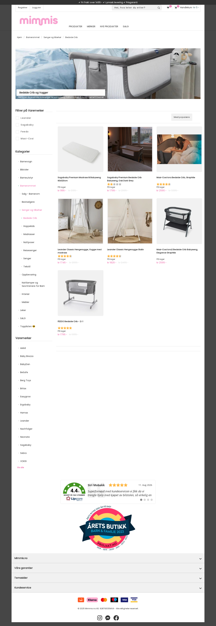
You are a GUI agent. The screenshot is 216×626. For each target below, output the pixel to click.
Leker (23, 310)
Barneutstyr (26, 177)
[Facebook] (116, 618)
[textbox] (134, 7)
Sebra (23, 453)
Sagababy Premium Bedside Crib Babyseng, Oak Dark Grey (124, 179)
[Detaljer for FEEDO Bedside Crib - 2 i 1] (80, 293)
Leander (24, 420)
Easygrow (25, 396)
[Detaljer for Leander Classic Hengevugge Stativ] (130, 221)
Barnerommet (33, 37)
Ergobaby (25, 404)
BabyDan (25, 364)
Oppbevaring (29, 274)
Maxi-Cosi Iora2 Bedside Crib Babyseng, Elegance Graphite (177, 251)
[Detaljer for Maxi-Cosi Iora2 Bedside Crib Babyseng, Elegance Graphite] (179, 221)
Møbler (25, 302)
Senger (27, 258)
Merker (91, 26)
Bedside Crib (30, 218)
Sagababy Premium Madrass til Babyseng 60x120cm (79, 179)
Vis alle (20, 467)
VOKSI (23, 461)
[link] (108, 492)
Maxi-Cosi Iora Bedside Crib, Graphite (176, 177)
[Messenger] (107, 618)
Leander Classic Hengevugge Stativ (125, 249)
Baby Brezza (26, 356)
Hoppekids (29, 226)
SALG (23, 318)
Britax (23, 388)
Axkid (23, 348)
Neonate (25, 437)
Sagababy (25, 445)
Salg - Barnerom (31, 193)
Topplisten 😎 (27, 326)
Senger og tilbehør (52, 37)
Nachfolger (26, 428)
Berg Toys (25, 380)
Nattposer (28, 242)
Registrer (22, 7)
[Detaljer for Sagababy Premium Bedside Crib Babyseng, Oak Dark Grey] (130, 149)
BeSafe (24, 372)
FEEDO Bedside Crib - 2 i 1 (70, 321)
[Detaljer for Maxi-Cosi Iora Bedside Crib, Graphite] (179, 149)
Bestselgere (28, 201)
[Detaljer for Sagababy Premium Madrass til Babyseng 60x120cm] (80, 149)
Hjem (19, 37)
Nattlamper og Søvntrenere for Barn (33, 284)
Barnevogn (26, 161)
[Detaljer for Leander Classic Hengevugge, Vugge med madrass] (80, 221)
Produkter (75, 26)
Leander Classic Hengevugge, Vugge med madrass (80, 251)
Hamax (24, 412)
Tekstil (26, 266)
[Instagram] (99, 618)
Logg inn (36, 7)
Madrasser (29, 234)
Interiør (26, 294)
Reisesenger (30, 250)
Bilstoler (24, 169)
